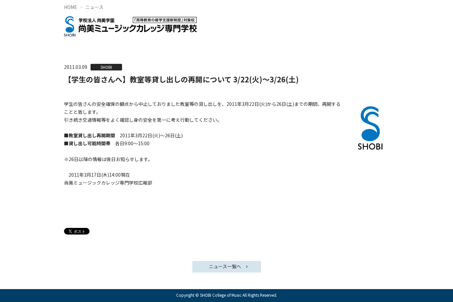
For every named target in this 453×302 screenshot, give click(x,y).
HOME (70, 7)
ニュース (94, 7)
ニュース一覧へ (225, 266)
